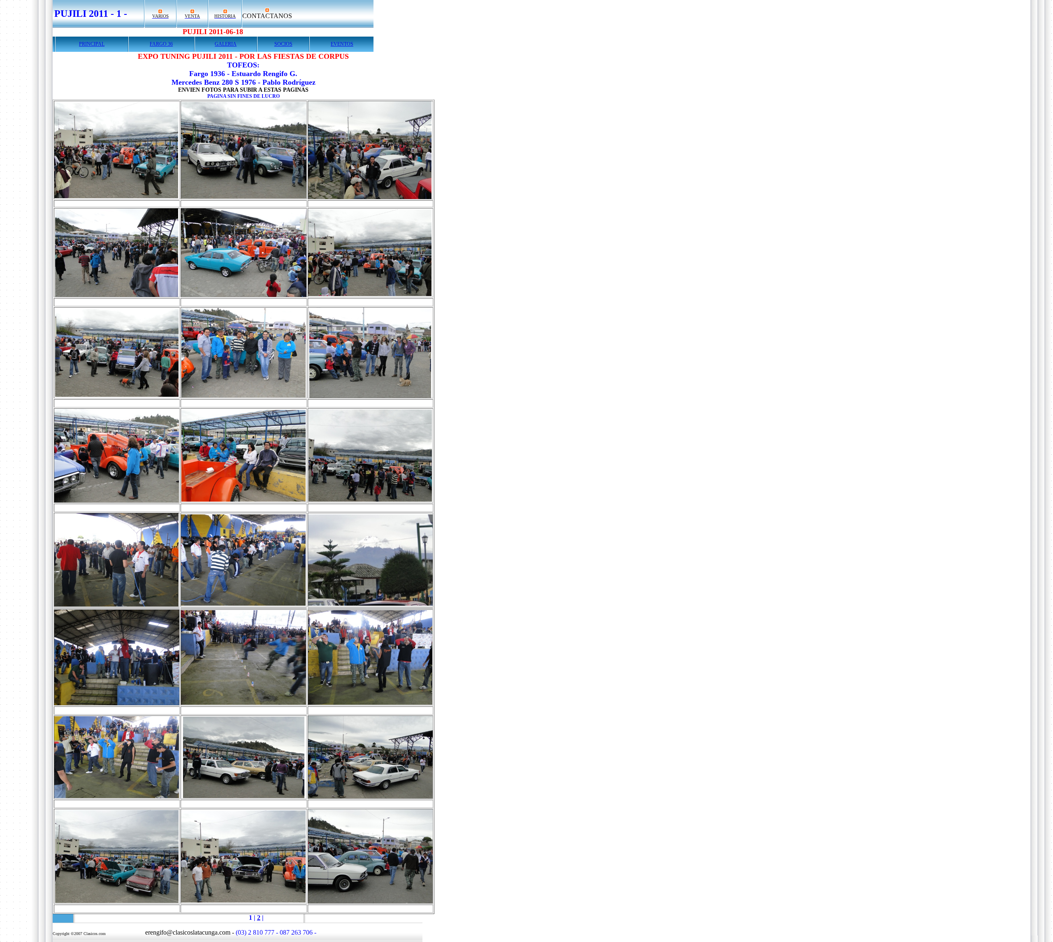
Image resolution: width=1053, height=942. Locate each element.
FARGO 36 (161, 44)
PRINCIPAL (91, 44)
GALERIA (226, 44)
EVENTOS (342, 44)
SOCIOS (283, 44)
